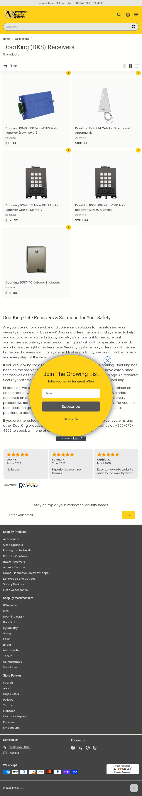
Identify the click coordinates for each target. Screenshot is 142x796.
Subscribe (71, 406)
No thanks (71, 418)
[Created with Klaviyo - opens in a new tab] (71, 438)
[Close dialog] (107, 360)
